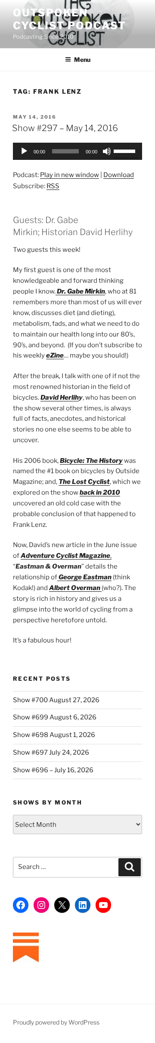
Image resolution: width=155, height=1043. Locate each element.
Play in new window (69, 175)
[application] (77, 151)
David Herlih (59, 397)
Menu (82, 59)
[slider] (126, 150)
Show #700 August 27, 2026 (56, 700)
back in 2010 (100, 492)
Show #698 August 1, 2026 (54, 735)
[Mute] (106, 151)
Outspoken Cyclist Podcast (69, 19)
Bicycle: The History (91, 461)
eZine (55, 355)
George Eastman (84, 577)
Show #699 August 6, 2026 (54, 717)
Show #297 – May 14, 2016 (65, 128)
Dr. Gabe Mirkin (80, 291)
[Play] (24, 151)
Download (118, 175)
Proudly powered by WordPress (56, 1022)
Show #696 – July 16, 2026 (53, 770)
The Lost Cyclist (84, 482)
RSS (52, 186)
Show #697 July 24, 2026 (51, 752)
